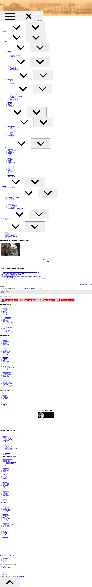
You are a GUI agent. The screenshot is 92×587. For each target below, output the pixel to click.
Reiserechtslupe (11, 166)
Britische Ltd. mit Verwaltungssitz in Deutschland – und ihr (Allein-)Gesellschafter (19, 270)
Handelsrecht (12, 95)
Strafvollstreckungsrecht (15, 68)
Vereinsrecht (12, 56)
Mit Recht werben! (6, 567)
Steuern (6, 116)
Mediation (10, 104)
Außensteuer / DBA (14, 133)
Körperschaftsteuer (13, 131)
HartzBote (5, 393)
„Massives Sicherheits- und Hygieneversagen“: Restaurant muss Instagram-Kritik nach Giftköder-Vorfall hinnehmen (26, 278)
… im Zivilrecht (11, 207)
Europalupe (10, 154)
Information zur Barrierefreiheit (11, 236)
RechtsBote (5, 395)
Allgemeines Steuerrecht (7, 459)
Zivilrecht (9, 51)
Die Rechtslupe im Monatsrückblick (12, 197)
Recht (6, 41)
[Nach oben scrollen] (10, 582)
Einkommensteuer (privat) (15, 128)
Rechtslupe (2, 4)
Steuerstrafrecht (13, 67)
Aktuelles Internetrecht (7, 368)
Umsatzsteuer (10, 134)
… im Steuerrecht (11, 203)
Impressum (7, 233)
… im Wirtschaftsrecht (12, 206)
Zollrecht (9, 137)
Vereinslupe (10, 170)
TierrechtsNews (6, 384)
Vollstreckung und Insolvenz (15, 55)
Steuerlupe (10, 168)
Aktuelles (4, 186)
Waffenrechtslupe (11, 171)
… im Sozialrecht (11, 201)
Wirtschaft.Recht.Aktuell (7, 387)
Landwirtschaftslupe (12, 162)
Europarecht (10, 103)
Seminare (4, 560)
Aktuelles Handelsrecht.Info (8, 367)
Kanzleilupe (10, 161)
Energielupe (10, 153)
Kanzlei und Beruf (11, 105)
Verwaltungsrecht (11, 79)
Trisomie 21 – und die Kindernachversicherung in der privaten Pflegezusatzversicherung (20, 277)
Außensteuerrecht (8, 314)
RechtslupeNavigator (12, 176)
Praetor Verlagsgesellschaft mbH (18, 576)
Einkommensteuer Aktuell (8, 370)
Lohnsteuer (12, 132)
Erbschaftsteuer (11, 135)
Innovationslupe (11, 156)
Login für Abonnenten (9, 220)
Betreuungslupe (11, 152)
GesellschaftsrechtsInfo (7, 374)
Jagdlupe (9, 160)
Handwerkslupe (11, 155)
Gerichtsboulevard (6, 373)
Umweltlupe (10, 169)
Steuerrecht (5, 313)
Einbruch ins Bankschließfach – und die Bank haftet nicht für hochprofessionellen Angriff (21, 272)
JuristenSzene (5, 375)
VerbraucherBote (6, 397)
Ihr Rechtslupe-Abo (6, 218)
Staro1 (21, 288)
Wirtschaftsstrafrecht (14, 69)
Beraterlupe (10, 151)
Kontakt (6, 232)
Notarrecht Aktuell (6, 380)
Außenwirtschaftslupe (12, 150)
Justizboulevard (6, 376)
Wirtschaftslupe (11, 172)
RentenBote (5, 396)
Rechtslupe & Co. (8, 147)
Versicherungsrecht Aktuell (8, 386)
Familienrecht (12, 54)
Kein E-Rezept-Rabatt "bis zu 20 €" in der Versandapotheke (15, 273)
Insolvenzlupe (10, 159)
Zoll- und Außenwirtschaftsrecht (16, 99)
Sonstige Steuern (11, 136)
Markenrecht (12, 97)
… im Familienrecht (11, 199)
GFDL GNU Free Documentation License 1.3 (32, 288)
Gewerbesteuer (13, 130)
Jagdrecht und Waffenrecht (15, 81)
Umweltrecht (12, 83)
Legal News (5, 377)
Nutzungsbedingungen (9, 234)
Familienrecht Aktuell (7, 372)
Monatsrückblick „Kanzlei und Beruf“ (15, 208)
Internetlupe (10, 158)
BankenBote (5, 392)
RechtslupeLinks (11, 173)
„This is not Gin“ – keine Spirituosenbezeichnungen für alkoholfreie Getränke (18, 280)
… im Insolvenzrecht (12, 200)
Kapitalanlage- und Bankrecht (16, 96)
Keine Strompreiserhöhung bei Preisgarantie (12, 274)
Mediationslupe (11, 163)
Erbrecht (11, 52)
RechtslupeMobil (11, 175)
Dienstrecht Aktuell (6, 369)
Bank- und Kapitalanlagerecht (11, 448)
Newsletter (5, 559)
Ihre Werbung (7, 237)
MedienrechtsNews (6, 378)
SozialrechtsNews (6, 382)
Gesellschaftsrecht (13, 94)
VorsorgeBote (5, 398)
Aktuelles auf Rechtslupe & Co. (11, 187)
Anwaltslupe (10, 149)
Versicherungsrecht (14, 98)
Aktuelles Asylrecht (6, 366)
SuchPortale (5, 561)
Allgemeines (10, 106)
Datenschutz (5, 406)
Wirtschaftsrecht (11, 92)
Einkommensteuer (11, 126)
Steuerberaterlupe (11, 167)
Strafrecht (9, 66)
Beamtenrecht (12, 80)
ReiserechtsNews (6, 381)
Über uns (4, 230)
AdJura (4, 566)
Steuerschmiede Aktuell (7, 383)
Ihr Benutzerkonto (8, 219)
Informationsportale (6, 558)
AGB (4, 405)
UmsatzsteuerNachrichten (8, 385)
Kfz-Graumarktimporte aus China (10, 275)
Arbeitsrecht (10, 100)
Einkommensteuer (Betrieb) (15, 127)
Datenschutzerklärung (9, 235)
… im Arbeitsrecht (11, 198)
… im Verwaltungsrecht (12, 205)
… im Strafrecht (11, 204)
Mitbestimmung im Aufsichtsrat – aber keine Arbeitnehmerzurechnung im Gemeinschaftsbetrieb (22, 276)
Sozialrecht (10, 102)
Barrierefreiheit (5, 407)
